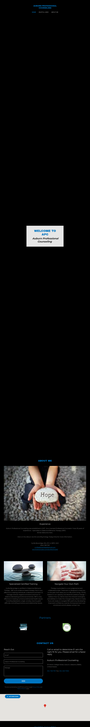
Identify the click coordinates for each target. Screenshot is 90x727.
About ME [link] (54, 12)
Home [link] (34, 12)
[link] (45, 8)
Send (23, 681)
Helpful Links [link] (44, 12)
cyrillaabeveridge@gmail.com (45, 547)
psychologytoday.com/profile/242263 (45, 549)
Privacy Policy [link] (36, 687)
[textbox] (23, 655)
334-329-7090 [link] (64, 671)
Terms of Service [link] (21, 688)
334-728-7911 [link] (51, 671)
